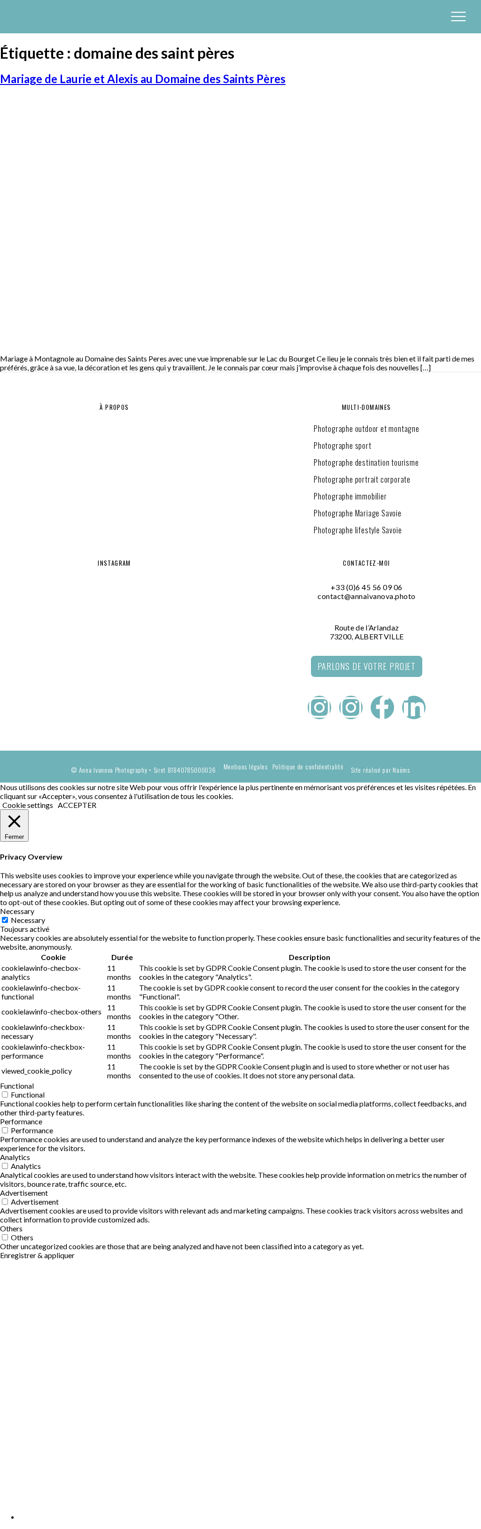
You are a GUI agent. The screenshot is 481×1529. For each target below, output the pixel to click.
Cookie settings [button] (27, 804)
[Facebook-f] (382, 707)
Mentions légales (246, 766)
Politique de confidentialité (308, 766)
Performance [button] (21, 1121)
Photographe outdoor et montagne (366, 428)
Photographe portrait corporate (362, 479)
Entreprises (25, 1316)
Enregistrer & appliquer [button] (37, 1255)
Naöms (401, 770)
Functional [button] (17, 1085)
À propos (19, 1408)
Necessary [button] (17, 911)
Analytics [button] (15, 1157)
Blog (10, 1430)
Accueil (15, 1293)
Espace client (28, 1476)
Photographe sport (343, 445)
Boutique (19, 1453)
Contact (17, 1385)
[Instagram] (319, 707)
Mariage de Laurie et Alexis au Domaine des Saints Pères (143, 78)
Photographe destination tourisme (366, 462)
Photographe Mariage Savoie (358, 513)
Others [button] (11, 1228)
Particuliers (27, 1340)
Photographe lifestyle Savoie (358, 530)
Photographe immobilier (350, 496)
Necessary (28, 919)
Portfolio (21, 1363)
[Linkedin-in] (414, 707)
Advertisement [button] (24, 1192)
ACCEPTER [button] (77, 804)
